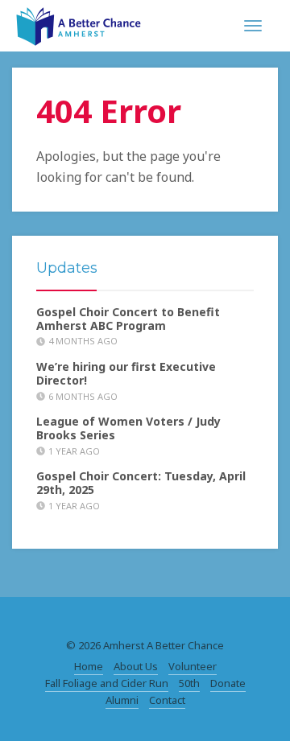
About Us (136, 666)
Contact (167, 700)
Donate (228, 683)
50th (189, 683)
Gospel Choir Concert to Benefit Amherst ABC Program (128, 318)
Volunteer (192, 666)
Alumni (122, 700)
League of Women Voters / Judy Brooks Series (128, 428)
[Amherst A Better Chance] (78, 24)
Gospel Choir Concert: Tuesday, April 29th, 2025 (141, 482)
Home (88, 666)
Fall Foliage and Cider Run (106, 683)
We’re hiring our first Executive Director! (126, 373)
